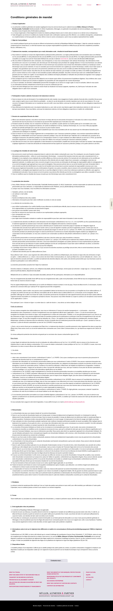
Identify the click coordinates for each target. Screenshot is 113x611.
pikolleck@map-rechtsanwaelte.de (74, 402)
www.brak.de (64, 58)
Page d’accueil (91, 572)
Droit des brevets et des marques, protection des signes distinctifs (63, 573)
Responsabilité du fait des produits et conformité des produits (64, 577)
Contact (89, 4)
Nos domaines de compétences (51, 4)
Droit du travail (14, 572)
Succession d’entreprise (55, 580)
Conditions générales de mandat (65, 605)
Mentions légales (37, 605)
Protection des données (49, 605)
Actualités (69, 4)
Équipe (80, 4)
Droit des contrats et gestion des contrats (62, 583)
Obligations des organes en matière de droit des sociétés (25, 583)
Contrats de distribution (55, 585)
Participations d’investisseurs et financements (25, 586)
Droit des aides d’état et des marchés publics (24, 574)
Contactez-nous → (56, 560)
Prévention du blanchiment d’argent (21, 579)
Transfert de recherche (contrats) (21, 577)
